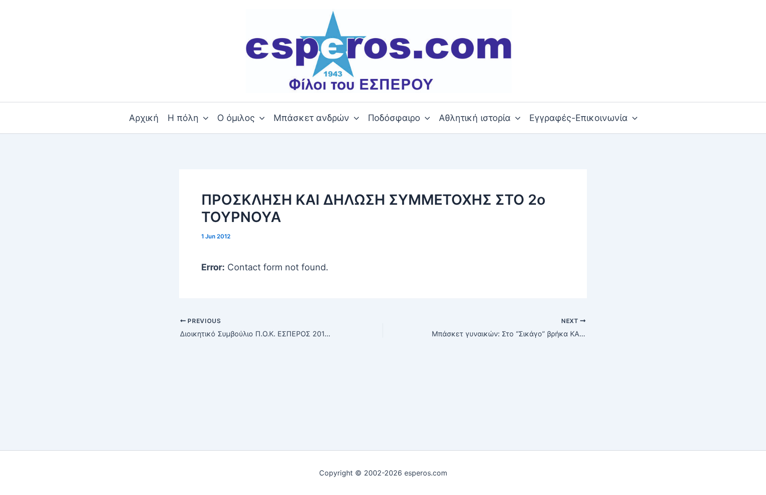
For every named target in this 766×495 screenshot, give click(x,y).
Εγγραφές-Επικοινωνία (578, 118)
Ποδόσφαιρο (394, 118)
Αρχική (144, 118)
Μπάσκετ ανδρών (311, 118)
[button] (203, 118)
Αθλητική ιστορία (475, 118)
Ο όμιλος (236, 118)
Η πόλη (183, 118)
